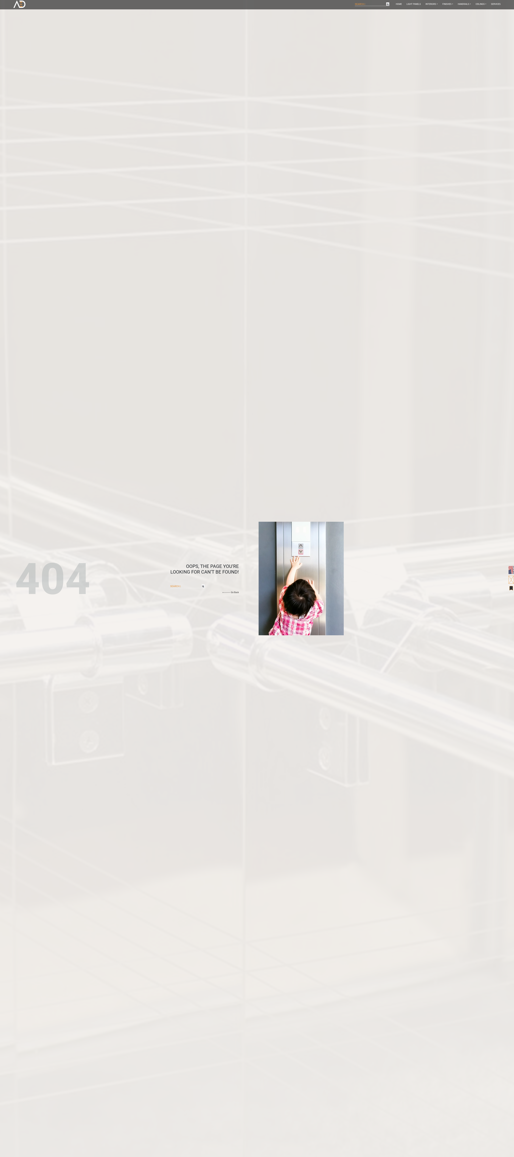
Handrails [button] (463, 4)
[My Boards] (511, 588)
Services (496, 4)
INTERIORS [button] (431, 4)
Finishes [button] (446, 4)
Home (399, 4)
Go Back (234, 592)
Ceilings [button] (480, 4)
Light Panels (414, 4)
